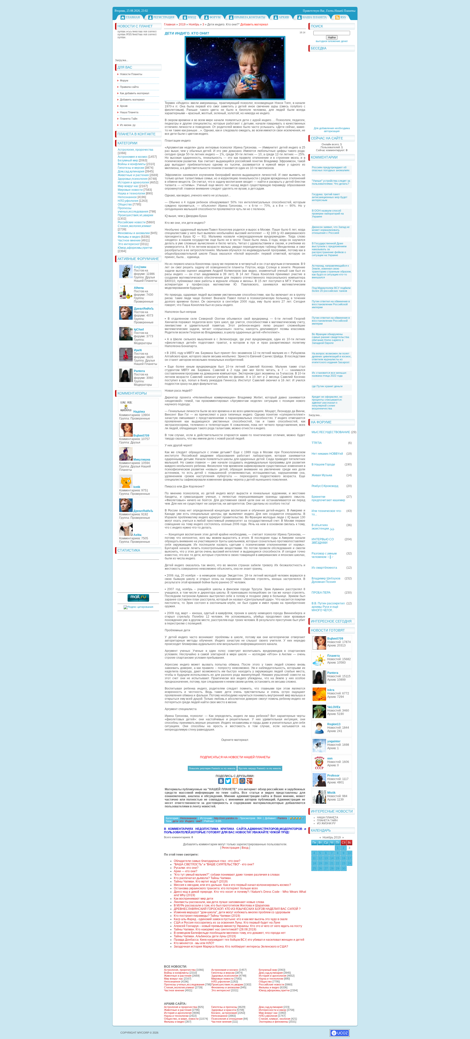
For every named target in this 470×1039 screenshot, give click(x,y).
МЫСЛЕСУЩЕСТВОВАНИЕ (331, 432)
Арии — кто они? (185, 871)
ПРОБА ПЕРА (321, 592)
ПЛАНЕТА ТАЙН (327, 820)
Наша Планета (315, 17)
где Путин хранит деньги (327, 386)
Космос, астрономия (224, 1012)
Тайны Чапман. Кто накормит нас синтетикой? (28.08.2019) (215, 929)
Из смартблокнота (324, 567)
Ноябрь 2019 (332, 837)
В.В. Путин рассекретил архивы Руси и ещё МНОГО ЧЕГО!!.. (328, 607)
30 (343, 868)
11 (314, 858)
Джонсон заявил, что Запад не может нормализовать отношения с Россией (331, 230)
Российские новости (132, 222)
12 (320, 858)
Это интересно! (129, 244)
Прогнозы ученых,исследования (133, 209)
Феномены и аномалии (134, 233)
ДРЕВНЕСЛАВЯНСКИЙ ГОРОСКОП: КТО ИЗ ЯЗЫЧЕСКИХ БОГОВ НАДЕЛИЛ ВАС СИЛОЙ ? (237, 909)
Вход (192, 17)
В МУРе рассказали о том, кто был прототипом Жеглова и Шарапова (222, 905)
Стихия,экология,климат (135, 226)
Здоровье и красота (223, 1009)
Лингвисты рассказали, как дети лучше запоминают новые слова (219, 902)
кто (182, 821)
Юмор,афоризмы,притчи (135, 247)
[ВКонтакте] (221, 781)
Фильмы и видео (129, 236)
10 (349, 853)
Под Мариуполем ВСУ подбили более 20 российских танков (331, 289)
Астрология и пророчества (180, 1006)
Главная (133, 17)
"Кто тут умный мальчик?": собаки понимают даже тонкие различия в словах (227, 874)
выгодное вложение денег (332, 41)
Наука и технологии (131, 193)
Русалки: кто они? (186, 868)
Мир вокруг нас (128, 186)
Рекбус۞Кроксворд (325, 486)
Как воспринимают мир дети (193, 898)
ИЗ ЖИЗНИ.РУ (326, 823)
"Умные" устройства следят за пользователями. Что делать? (331, 182)
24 (349, 863)
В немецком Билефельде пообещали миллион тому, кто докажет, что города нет (230, 933)
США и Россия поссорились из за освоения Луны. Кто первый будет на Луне (227, 922)
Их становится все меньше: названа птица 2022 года (329, 374)
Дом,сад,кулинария (131, 171)
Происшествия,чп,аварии (135, 215)
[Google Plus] (249, 781)
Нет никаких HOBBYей (327, 453)
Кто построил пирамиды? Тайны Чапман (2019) (207, 915)
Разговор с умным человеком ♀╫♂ (324, 555)
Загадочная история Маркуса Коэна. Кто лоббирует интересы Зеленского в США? (231, 946)
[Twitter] (228, 781)
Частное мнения (221, 1021)
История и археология (133, 182)
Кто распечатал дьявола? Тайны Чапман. (203, 878)
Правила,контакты (249, 17)
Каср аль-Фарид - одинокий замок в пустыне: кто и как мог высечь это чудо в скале (231, 919)
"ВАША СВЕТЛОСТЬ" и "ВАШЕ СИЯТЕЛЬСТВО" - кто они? (214, 864)
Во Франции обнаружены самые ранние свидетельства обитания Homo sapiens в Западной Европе (330, 338)
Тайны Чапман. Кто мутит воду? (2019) (201, 881)
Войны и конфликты (132, 164)
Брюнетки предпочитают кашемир (328, 498)
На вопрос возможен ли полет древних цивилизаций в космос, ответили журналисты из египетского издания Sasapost (332, 358)
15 (337, 858)
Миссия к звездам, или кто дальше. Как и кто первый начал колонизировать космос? (232, 885)
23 (343, 863)
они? (199, 821)
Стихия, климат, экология (274, 1018)
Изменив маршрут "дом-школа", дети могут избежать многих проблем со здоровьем (232, 912)
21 (332, 863)
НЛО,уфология (128, 201)
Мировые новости (130, 190)
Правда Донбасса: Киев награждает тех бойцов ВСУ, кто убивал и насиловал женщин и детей (239, 939)
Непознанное (127, 197)
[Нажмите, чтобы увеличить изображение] (235, 68)
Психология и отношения (227, 1018)
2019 (182, 24)
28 (332, 868)
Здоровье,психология (133, 179)
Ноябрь (194, 24)
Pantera (282, 818)
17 (349, 858)
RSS (343, 17)
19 (320, 863)
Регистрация (163, 17)
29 (337, 868)
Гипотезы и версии (131, 167)
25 (314, 868)
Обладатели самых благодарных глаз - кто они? (207, 861)
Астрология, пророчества (135, 149)
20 (326, 863)
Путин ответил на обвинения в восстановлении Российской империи (331, 304)
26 (320, 868)
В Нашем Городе (323, 464)
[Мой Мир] (242, 781)
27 (326, 868)
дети (175, 821)
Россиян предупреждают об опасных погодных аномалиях (331, 169)
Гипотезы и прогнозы (224, 1006)
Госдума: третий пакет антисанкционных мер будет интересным (329, 197)
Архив (284, 17)
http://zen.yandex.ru (226, 818)
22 (337, 863)
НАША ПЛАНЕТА (327, 817)
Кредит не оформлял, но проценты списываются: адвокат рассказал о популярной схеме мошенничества (327, 402)
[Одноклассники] (235, 781)
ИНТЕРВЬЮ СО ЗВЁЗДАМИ (323, 541)
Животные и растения (133, 175)
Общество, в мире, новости (181, 1018)
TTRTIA (317, 443)
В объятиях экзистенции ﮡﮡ (323, 526)
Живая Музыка (322, 475)
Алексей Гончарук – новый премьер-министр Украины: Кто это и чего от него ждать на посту (238, 926)
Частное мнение (129, 240)
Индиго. (190, 821)
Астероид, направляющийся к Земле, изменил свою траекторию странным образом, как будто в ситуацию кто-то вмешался (332, 271)
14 (332, 858)
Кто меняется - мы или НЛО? (194, 943)
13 (326, 858)
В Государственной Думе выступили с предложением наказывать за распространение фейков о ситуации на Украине (329, 249)
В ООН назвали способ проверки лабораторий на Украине (328, 213)
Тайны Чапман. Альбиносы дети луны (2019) (205, 936)
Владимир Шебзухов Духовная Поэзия (326, 580)
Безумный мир (128, 160)
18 (314, 863)
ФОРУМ (215, 17)
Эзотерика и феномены (273, 1021)
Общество (125, 204)
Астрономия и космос (133, 156)
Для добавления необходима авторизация (332, 130)
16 (343, 858)
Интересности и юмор (272, 1009)
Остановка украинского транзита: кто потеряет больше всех (216, 888)
